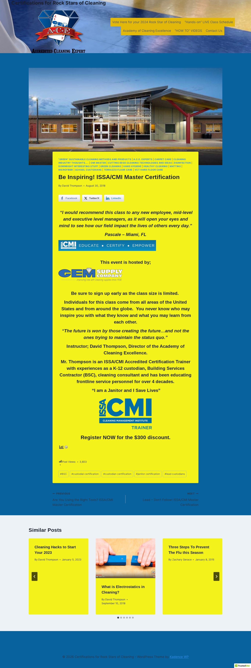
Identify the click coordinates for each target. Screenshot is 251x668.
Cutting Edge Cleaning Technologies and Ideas (140, 162)
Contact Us (214, 31)
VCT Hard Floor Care (149, 169)
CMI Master (98, 162)
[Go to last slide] (34, 576)
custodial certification (85, 473)
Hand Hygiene (132, 166)
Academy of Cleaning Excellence (147, 31)
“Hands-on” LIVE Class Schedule (209, 22)
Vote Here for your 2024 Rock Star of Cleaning (146, 22)
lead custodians (175, 473)
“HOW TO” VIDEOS (188, 31)
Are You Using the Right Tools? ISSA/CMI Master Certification (83, 499)
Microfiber (65, 169)
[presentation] (125, 558)
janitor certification (148, 473)
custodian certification (117, 473)
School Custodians (88, 169)
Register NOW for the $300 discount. (126, 437)
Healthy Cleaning (156, 166)
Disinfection (182, 162)
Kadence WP (179, 657)
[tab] (118, 618)
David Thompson (72, 185)
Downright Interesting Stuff (78, 166)
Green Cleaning (110, 166)
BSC (63, 473)
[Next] (216, 576)
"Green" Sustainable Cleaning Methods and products (94, 159)
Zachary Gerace (182, 559)
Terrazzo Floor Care (118, 169)
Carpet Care (163, 159)
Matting (175, 166)
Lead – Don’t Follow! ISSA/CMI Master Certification (170, 499)
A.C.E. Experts (142, 159)
